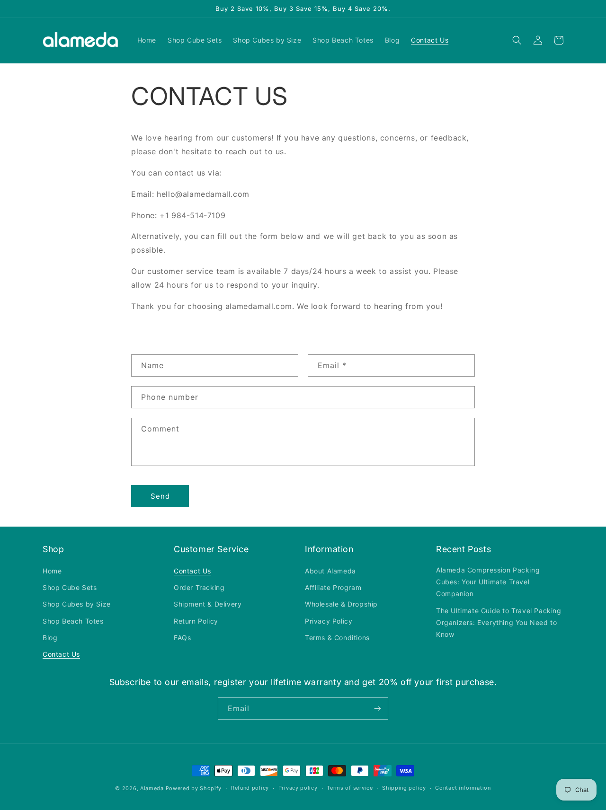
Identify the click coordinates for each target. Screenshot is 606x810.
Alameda (152, 788)
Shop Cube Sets (70, 587)
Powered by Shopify (194, 788)
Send (160, 496)
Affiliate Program (333, 587)
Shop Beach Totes (73, 621)
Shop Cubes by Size (77, 604)
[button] (517, 40)
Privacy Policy (328, 621)
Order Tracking (199, 587)
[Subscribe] (377, 708)
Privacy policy (298, 787)
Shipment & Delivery (207, 604)
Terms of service (350, 787)
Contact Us (61, 654)
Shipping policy (404, 787)
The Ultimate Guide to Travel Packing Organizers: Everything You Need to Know (498, 622)
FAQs (182, 638)
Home (52, 571)
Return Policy (196, 621)
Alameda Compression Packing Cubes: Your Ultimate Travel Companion (488, 582)
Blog (50, 638)
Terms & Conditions (337, 638)
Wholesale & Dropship (341, 604)
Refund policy (250, 787)
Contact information (462, 787)
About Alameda (330, 571)
